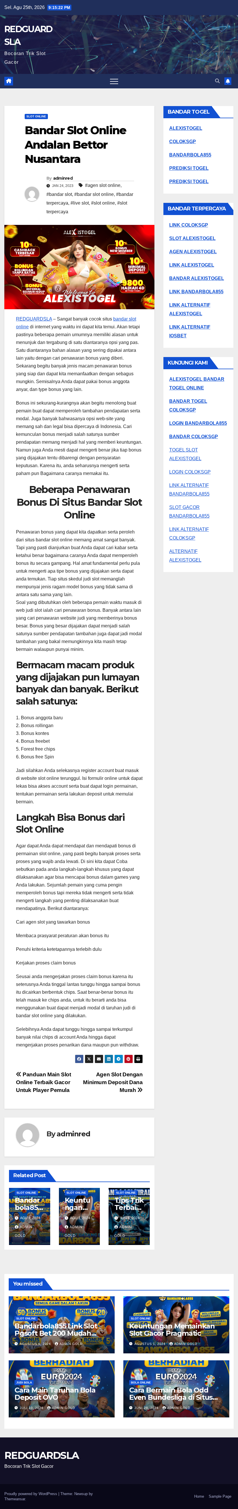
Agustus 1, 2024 (150, 1344)
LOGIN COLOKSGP (190, 471)
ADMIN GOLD (71, 1344)
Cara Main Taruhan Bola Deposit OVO (55, 1393)
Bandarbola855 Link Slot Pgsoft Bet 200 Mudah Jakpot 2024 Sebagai (56, 1333)
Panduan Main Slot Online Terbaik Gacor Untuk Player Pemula (43, 1082)
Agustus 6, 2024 (36, 1344)
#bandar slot (59, 194)
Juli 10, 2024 (32, 1408)
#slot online (103, 203)
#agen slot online (102, 185)
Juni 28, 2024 (147, 1408)
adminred (63, 178)
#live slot (80, 203)
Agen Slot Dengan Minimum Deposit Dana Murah (113, 1082)
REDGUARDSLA (34, 318)
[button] (217, 81)
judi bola (24, 1382)
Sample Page (220, 1496)
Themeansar (14, 1499)
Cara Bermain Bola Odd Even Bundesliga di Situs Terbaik (170, 1397)
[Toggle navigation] (114, 81)
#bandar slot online (94, 194)
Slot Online (36, 116)
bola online (141, 1382)
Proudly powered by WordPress (31, 1494)
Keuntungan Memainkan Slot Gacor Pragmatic (172, 1329)
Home (199, 1496)
